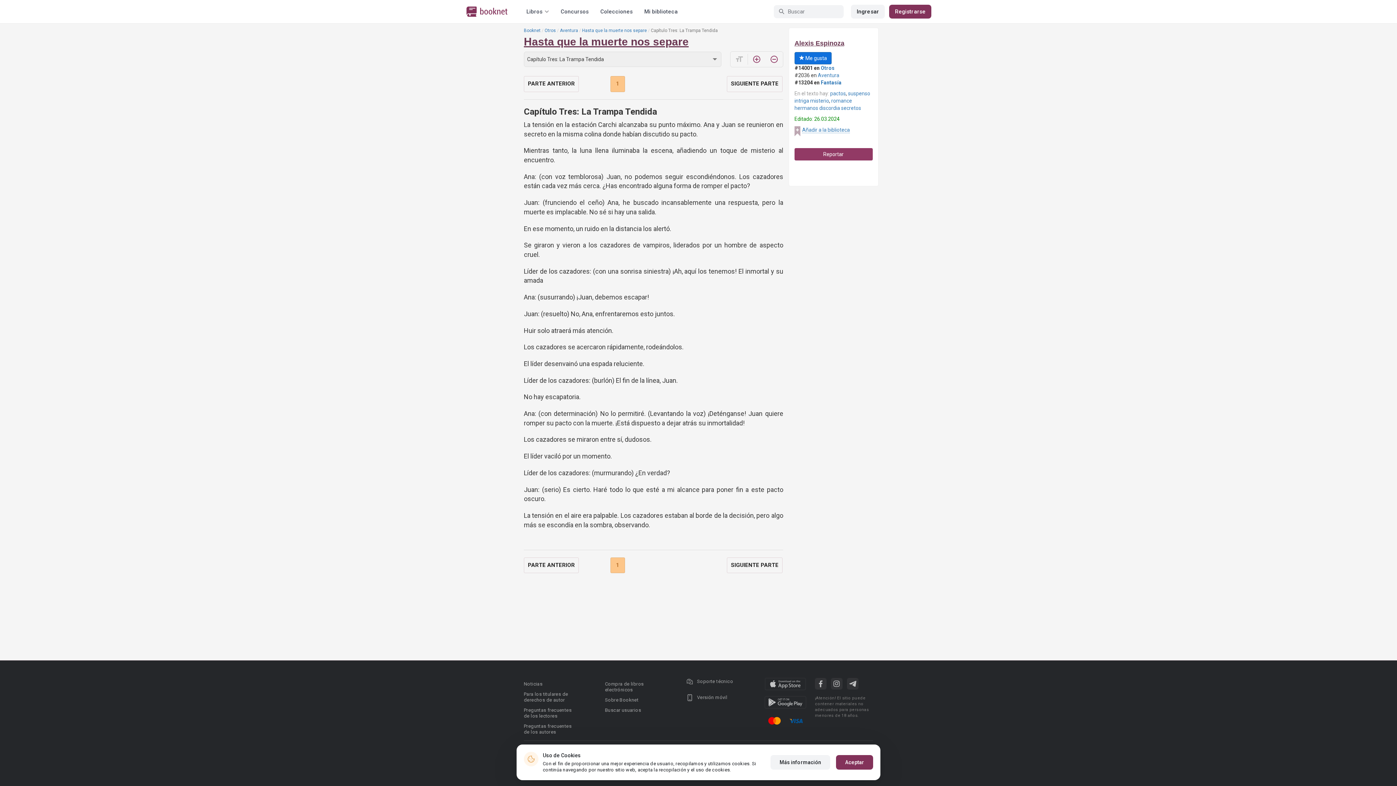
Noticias (533, 684)
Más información (800, 762)
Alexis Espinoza (819, 43)
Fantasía (831, 83)
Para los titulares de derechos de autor (546, 697)
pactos (838, 93)
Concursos (575, 11)
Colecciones (616, 11)
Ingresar (868, 11)
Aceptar (854, 762)
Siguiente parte (755, 83)
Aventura (569, 30)
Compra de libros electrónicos (624, 686)
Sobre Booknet (621, 700)
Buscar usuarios (623, 710)
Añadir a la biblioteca (826, 130)
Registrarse (910, 11)
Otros (550, 30)
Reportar (833, 154)
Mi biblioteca (661, 11)
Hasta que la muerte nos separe (614, 30)
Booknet (532, 30)
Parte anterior (551, 83)
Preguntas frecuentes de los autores (548, 729)
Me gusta (815, 58)
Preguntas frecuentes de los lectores (548, 713)
